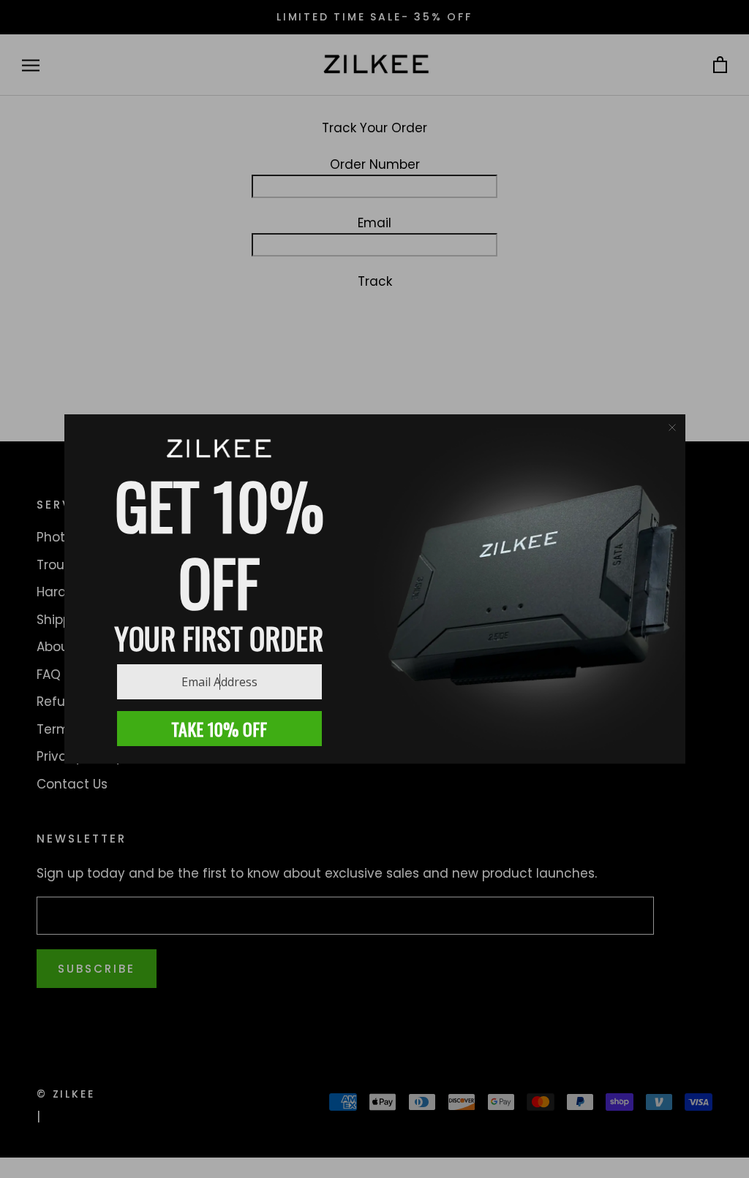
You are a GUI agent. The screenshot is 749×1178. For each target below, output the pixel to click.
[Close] (672, 427)
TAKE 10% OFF (219, 728)
